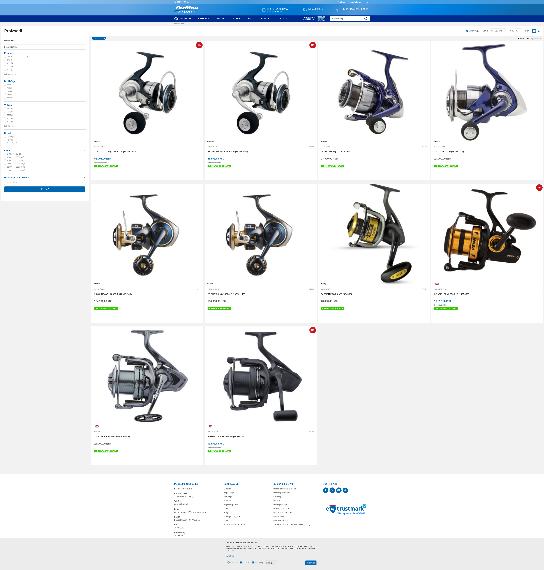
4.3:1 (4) (10, 66)
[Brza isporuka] (305, 10)
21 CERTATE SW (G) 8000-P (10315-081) (228, 151)
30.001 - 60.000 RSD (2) (16, 167)
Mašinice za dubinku (100, 432)
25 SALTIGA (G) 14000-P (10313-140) (226, 294)
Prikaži (511, 31)
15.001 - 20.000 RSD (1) (16, 157)
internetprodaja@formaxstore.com (190, 512)
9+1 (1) (9, 95)
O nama (227, 489)
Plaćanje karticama (282, 508)
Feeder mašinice (327, 147)
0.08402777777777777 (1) (17, 57)
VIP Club (227, 520)
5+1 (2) (9, 85)
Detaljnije (230, 556)
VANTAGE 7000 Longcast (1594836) (226, 436)
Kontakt (227, 501)
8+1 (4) (9, 91)
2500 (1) (10, 109)
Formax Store (179, 24)
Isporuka (277, 501)
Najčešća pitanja (231, 505)
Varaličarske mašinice (100, 147)
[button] (350, 18)
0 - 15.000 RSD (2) (14, 154)
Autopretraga (473, 31)
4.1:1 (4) (10, 63)
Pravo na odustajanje (282, 512)
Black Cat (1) (12, 143)
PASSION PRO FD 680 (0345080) (337, 294)
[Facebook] (325, 490)
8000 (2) (10, 122)
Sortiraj (485, 31)
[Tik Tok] (345, 490)
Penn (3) (10, 140)
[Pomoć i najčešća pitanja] (338, 10)
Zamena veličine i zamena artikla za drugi (292, 524)
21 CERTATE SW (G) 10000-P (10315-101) (115, 151)
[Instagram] (332, 490)
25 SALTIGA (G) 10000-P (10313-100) (113, 294)
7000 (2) (10, 118)
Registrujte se (355, 2)
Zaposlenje (229, 493)
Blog (226, 512)
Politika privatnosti (281, 493)
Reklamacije (278, 516)
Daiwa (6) (10, 137)
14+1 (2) (10, 98)
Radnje (227, 508)
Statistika (246, 562)
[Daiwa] (97, 141)
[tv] (314, 18)
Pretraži (44, 189)
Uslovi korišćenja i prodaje (284, 489)
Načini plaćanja (280, 505)
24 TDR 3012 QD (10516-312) (449, 151)
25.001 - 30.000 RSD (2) (16, 164)
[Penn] (437, 284)
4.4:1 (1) (10, 70)
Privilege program (232, 516)
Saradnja (228, 497)
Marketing (259, 562)
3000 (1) (10, 112)
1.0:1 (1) (10, 60)
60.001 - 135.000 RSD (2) (16, 170)
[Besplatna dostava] (264, 10)
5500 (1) (10, 115)
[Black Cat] (323, 284)
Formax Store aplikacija (234, 524)
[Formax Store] (186, 9)
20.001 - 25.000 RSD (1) (16, 161)
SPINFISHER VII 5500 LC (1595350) (451, 294)
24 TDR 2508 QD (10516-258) (335, 151)
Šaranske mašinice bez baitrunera (440, 289)
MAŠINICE (9, 41)
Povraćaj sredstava (282, 520)
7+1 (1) (9, 88)
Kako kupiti (278, 497)
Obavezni (234, 562)
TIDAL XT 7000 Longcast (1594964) (112, 436)
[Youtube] (339, 490)
